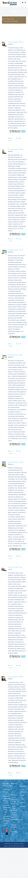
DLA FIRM (22, 802)
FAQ (23, 799)
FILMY (22, 795)
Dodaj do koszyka (11, 139)
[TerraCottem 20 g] (4, 569)
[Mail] (7, 834)
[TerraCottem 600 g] (4, 679)
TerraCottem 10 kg (15, 250)
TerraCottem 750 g (15, 149)
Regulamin (14, 831)
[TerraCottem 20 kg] (4, 464)
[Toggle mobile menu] (25, 2)
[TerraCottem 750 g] (4, 151)
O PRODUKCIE (22, 785)
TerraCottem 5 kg (15, 355)
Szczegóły (19, 138)
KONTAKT (22, 806)
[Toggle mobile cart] (22, 2)
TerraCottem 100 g (15, 42)
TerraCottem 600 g (15, 676)
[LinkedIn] (4, 834)
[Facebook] (4, 831)
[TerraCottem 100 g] (4, 44)
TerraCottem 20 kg (15, 462)
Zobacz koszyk (22, 19)
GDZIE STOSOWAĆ (22, 791)
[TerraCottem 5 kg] (4, 357)
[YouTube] (7, 831)
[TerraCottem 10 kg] (4, 252)
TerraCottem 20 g (15, 567)
